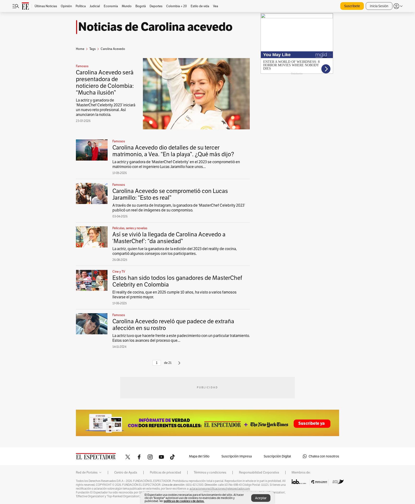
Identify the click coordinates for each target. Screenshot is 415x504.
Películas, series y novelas (129, 228)
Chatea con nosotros (324, 456)
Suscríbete (352, 6)
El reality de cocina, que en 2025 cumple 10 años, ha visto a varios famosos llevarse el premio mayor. (174, 295)
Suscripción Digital (277, 456)
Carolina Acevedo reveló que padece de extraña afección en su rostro (173, 325)
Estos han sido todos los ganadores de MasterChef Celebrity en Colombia (177, 281)
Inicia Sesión (379, 6)
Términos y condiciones (210, 472)
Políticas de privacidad (165, 472)
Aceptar (261, 498)
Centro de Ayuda (125, 472)
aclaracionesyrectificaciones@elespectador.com (219, 488)
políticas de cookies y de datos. (184, 501)
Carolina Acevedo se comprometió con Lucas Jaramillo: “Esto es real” (170, 194)
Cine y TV (118, 272)
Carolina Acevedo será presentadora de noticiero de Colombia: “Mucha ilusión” (105, 82)
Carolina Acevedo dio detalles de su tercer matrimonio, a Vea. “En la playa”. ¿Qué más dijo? (173, 151)
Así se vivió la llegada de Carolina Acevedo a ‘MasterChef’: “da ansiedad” (169, 238)
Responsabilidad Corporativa (259, 472)
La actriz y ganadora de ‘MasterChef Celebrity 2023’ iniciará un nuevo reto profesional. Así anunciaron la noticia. (105, 107)
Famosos (82, 66)
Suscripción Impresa (236, 456)
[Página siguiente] (179, 365)
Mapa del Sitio (199, 456)
